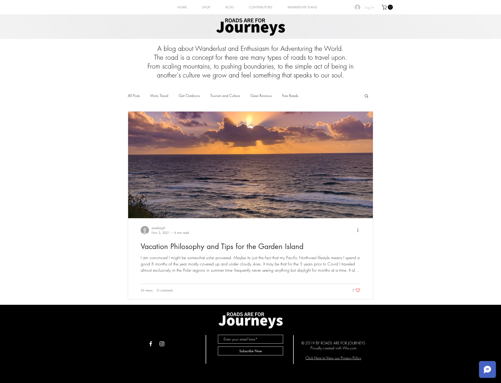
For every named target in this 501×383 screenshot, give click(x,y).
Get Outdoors (189, 95)
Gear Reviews (261, 95)
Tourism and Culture (225, 95)
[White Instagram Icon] (162, 344)
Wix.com (349, 347)
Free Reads (290, 95)
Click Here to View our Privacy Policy (333, 357)
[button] (388, 7)
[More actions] (359, 230)
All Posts (134, 95)
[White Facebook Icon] (150, 344)
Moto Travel (159, 95)
